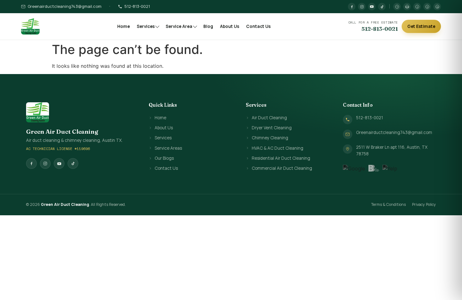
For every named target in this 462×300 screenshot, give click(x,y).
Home (123, 26)
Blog (208, 26)
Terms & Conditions (388, 204)
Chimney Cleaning (270, 138)
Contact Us (258, 26)
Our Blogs (164, 158)
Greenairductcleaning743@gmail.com (65, 6)
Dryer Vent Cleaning (272, 128)
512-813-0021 (137, 6)
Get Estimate (421, 26)
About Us (229, 26)
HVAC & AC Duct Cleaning (277, 148)
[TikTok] (382, 6)
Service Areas (168, 148)
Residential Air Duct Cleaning (281, 158)
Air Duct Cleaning (269, 118)
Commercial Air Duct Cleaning (282, 168)
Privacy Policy (424, 204)
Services (146, 26)
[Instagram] (362, 6)
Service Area (179, 26)
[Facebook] (351, 6)
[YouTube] (372, 6)
